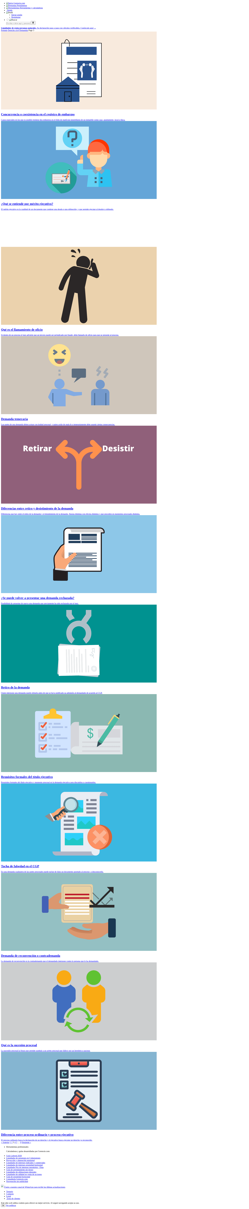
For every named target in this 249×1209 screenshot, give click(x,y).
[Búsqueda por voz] (33, 23)
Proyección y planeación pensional (20, 1160)
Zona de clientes (13, 1198)
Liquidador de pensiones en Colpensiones (23, 1158)
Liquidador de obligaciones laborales (21, 1172)
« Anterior (5, 1142)
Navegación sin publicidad (17, 1181)
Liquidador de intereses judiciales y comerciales (25, 1163)
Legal (8, 1196)
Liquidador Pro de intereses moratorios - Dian (25, 1167)
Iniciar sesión (16, 15)
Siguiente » (26, 1142)
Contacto (10, 1194)
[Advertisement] (79, 229)
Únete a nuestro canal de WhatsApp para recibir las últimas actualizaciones (34, 1187)
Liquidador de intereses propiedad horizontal (24, 1165)
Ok (3, 1206)
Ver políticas (11, 1205)
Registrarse (15, 17)
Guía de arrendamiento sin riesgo (19, 1170)
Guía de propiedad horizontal (18, 1177)
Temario (9, 1191)
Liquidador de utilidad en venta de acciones (24, 1174)
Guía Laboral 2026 (14, 1156)
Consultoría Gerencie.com (17, 1179)
